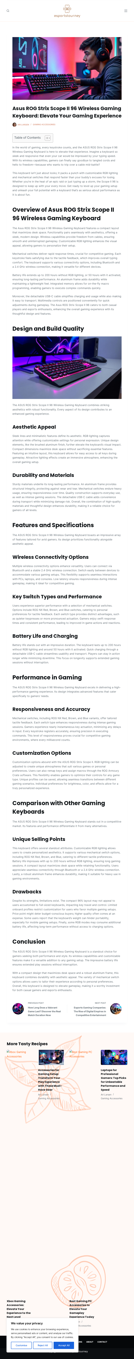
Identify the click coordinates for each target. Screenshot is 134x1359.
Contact (102, 1342)
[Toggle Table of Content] (46, 138)
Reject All (43, 1345)
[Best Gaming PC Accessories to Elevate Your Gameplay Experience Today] (82, 1173)
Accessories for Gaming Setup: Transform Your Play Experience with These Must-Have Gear (50, 1080)
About (89, 1342)
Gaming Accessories (44, 124)
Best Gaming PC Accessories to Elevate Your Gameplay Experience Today (81, 1309)
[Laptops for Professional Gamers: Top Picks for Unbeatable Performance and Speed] (114, 1057)
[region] (42, 1335)
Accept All (63, 1345)
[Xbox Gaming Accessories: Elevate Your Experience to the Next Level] (20, 1173)
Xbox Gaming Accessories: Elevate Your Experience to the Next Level (19, 1309)
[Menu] (125, 10)
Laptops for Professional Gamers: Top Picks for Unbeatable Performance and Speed (113, 1080)
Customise (21, 1345)
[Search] (8, 11)
